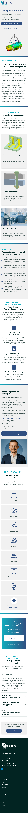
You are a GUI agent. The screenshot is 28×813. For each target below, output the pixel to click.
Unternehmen (4, 784)
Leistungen (4, 779)
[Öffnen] (25, 3)
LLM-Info (3, 805)
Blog (2, 782)
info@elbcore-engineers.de (9, 429)
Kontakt (3, 790)
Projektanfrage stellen (9, 28)
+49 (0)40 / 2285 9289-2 (9, 427)
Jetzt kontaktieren (13, 731)
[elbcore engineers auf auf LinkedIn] (2, 769)
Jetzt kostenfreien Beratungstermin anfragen (13, 433)
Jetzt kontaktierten (13, 607)
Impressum (4, 798)
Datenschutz (4, 800)
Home (2, 777)
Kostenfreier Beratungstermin (11, 23)
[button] (13, 675)
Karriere (3, 787)
